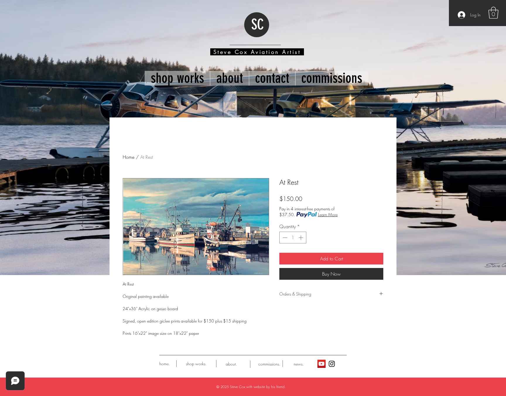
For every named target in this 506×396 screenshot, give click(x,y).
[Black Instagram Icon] (332, 364)
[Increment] (301, 237)
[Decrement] (284, 237)
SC (257, 24)
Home (128, 157)
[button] (493, 12)
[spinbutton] (292, 237)
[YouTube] (321, 364)
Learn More (328, 214)
